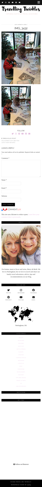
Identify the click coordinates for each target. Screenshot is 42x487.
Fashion (21, 354)
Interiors (21, 360)
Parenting (21, 369)
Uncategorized (21, 386)
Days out (21, 346)
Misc (21, 366)
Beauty (21, 337)
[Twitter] (2, 2)
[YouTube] (12, 2)
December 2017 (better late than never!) (10, 140)
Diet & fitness (21, 349)
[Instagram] (5, 2)
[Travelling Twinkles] (21, 10)
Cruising (21, 343)
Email (4, 188)
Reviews (21, 374)
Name (4, 180)
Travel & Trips (21, 380)
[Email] (19, 2)
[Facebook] (16, 2)
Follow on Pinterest (22, 464)
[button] (39, 2)
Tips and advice (21, 377)
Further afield (21, 357)
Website (4, 196)
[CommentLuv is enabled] (12, 210)
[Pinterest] (9, 2)
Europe (21, 352)
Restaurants (21, 372)
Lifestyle (21, 363)
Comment (5, 158)
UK (21, 383)
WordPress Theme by (21, 484)
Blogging (21, 340)
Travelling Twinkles (23, 481)
